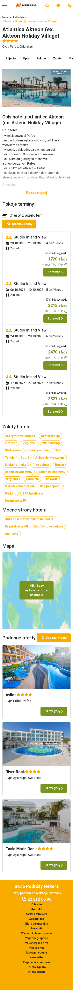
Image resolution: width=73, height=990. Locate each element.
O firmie (36, 904)
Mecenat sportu (36, 952)
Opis (26, 58)
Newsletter (36, 957)
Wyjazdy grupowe (36, 938)
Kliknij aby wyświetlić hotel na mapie (36, 590)
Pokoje (41, 58)
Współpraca (36, 918)
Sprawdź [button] (53, 272)
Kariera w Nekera (36, 914)
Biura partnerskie (36, 923)
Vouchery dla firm (36, 942)
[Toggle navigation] (4, 5)
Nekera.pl (8, 17)
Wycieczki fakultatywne (36, 933)
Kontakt (36, 909)
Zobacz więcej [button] (56, 638)
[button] (36, 192)
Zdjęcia (10, 58)
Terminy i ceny (21, 224)
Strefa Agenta (36, 967)
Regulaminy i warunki (36, 962)
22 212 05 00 (39, 899)
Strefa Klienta (36, 971)
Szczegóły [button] (52, 711)
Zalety (57, 58)
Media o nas (36, 947)
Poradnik (36, 928)
